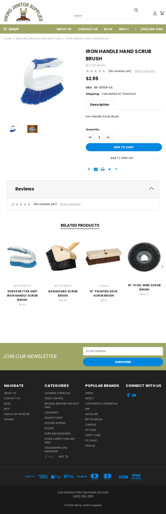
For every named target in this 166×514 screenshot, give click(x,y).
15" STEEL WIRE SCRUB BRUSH (144, 287)
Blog (108, 29)
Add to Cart (22, 256)
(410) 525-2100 (151, 29)
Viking (89, 393)
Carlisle (90, 424)
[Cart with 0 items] (162, 13)
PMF (87, 409)
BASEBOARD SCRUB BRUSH (63, 293)
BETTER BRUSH (93, 419)
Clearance (52, 412)
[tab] (83, 189)
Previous (160, 501)
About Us (63, 29)
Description (99, 104)
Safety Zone (92, 435)
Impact (89, 398)
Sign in (8, 414)
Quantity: (93, 129)
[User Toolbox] (155, 13)
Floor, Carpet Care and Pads (60, 440)
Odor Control (54, 398)
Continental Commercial (101, 403)
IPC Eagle (91, 440)
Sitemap (9, 419)
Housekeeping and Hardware (56, 449)
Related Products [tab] (80, 225)
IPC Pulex (90, 430)
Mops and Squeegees (58, 433)
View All (90, 445)
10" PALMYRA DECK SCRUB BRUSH (104, 293)
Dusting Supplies (55, 423)
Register (24, 414)
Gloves (49, 428)
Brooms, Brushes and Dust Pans (62, 405)
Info (123, 29)
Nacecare (91, 414)
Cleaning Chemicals (58, 393)
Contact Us (88, 29)
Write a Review (145, 71)
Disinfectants (54, 417)
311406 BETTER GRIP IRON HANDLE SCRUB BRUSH (22, 295)
